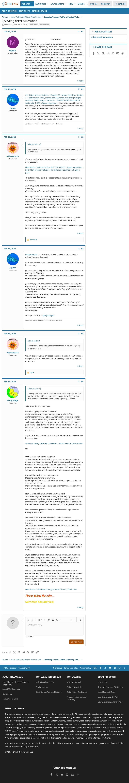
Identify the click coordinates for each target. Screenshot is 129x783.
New (71, 4)
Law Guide (40, 4)
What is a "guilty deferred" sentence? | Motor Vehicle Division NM (54, 443)
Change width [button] (24, 668)
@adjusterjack (31, 254)
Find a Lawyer (42, 687)
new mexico (44, 24)
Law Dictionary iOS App (108, 697)
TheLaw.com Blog (10, 698)
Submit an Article (74, 687)
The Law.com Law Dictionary (110, 687)
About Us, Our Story (11, 689)
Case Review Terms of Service (48, 692)
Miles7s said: (33, 144)
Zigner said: (33, 341)
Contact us (57, 668)
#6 (82, 381)
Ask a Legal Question (45, 682)
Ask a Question (9, 11)
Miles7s (7, 24)
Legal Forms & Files (106, 692)
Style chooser (11, 668)
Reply (81, 81)
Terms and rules (71, 668)
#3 (82, 137)
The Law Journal (74, 682)
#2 (82, 89)
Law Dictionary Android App (110, 702)
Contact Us (7, 694)
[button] (32, 3)
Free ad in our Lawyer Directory (76, 698)
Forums (26, 4)
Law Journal (57, 4)
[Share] (78, 31)
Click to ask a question (102, 37)
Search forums (39, 11)
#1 (82, 31)
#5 (82, 333)
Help (95, 668)
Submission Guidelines (77, 692)
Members (82, 4)
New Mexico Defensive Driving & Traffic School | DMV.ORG (51, 589)
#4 (82, 248)
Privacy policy (85, 668)
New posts (24, 11)
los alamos (34, 24)
